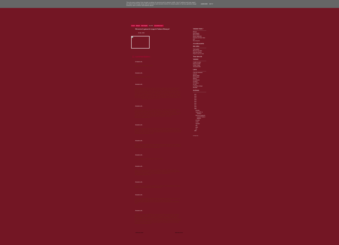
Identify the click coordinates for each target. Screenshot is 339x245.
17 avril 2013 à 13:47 (174, 85)
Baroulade (195, 87)
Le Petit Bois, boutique (198, 86)
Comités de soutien (197, 62)
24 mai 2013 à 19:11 (174, 141)
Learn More (204, 4)
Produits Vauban (196, 65)
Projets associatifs (196, 63)
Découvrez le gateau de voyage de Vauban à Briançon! (200, 117)
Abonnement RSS (197, 66)
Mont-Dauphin (196, 33)
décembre (198, 110)
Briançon (195, 31)
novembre (198, 120)
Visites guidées (196, 49)
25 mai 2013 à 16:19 (174, 167)
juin (196, 129)
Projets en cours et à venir (198, 53)
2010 (195, 106)
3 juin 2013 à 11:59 (175, 195)
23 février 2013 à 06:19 (174, 73)
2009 (195, 108)
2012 (195, 103)
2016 (195, 96)
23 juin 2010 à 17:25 (174, 62)
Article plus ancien (139, 232)
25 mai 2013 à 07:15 (174, 155)
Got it (211, 4)
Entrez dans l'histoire (197, 52)
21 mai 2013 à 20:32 (174, 107)
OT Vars (195, 84)
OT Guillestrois (196, 80)
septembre (198, 123)
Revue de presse (196, 40)
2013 (195, 101)
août (197, 125)
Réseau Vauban (196, 34)
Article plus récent (179, 232)
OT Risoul (195, 81)
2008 (195, 130)
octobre (197, 121)
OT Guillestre (196, 83)
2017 (195, 94)
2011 (195, 105)
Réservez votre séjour (197, 50)
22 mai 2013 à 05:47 (174, 125)
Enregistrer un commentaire (138, 230)
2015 (195, 98)
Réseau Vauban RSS (197, 36)
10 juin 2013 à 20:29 (174, 211)
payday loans (138, 98)
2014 (195, 99)
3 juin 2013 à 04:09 (175, 182)
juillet (197, 127)
